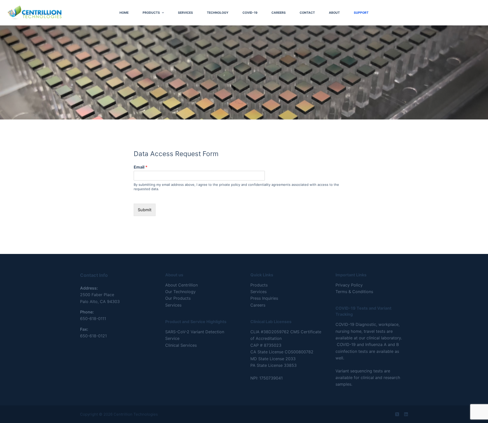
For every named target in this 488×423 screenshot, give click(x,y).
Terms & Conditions (354, 291)
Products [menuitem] (151, 12)
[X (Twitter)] (397, 414)
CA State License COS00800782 (281, 351)
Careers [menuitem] (278, 12)
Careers (257, 305)
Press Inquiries (264, 298)
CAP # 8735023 (265, 345)
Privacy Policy (349, 285)
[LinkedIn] (406, 414)
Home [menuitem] (124, 12)
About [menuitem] (334, 12)
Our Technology (180, 291)
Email (140, 167)
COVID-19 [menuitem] (249, 12)
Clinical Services (181, 345)
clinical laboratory (384, 337)
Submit (144, 209)
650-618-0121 (93, 335)
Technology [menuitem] (217, 12)
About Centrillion (181, 285)
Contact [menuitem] (307, 12)
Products (259, 285)
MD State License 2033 (273, 358)
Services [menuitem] (185, 12)
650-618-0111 (93, 318)
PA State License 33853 (273, 365)
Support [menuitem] (361, 12)
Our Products (178, 298)
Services (173, 305)
